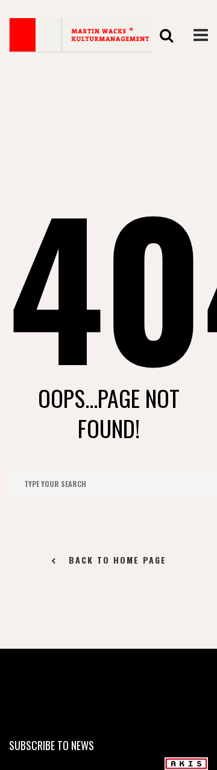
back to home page (117, 559)
